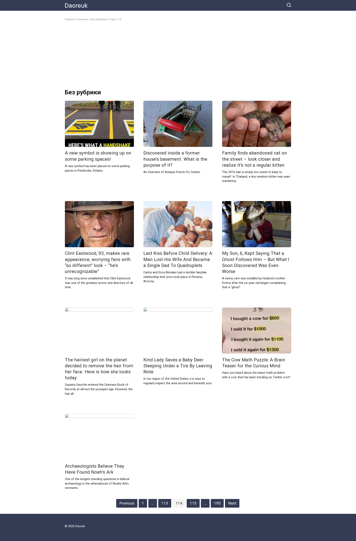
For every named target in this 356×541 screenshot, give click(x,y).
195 (217, 503)
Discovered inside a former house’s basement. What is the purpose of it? (175, 159)
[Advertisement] (178, 55)
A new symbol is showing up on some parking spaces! (98, 156)
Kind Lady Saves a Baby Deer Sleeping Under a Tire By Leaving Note (177, 365)
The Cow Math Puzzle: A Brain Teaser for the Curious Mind (253, 362)
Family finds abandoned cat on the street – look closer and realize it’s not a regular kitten (254, 159)
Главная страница (76, 19)
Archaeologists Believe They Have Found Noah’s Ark (94, 469)
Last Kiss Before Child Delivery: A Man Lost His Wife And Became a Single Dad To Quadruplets (177, 259)
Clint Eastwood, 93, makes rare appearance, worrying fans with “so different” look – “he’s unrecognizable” (98, 262)
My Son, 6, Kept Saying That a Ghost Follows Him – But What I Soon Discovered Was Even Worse (255, 262)
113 (164, 503)
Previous (126, 503)
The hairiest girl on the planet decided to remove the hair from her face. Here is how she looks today (99, 368)
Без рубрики (99, 19)
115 (193, 503)
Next (232, 503)
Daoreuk (76, 5)
